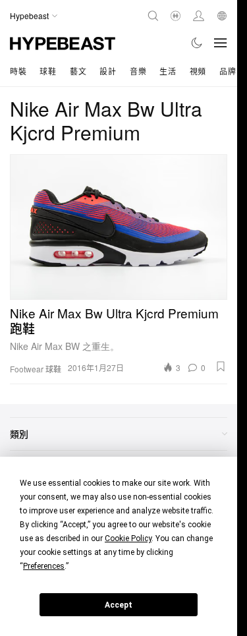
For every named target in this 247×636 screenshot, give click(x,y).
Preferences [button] (44, 566)
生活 (167, 70)
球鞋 (48, 70)
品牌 (227, 70)
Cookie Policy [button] (128, 538)
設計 (107, 70)
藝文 (78, 70)
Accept (118, 605)
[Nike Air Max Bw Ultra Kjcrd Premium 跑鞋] (118, 226)
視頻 (198, 70)
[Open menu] (220, 42)
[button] (220, 366)
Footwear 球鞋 (35, 369)
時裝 (18, 70)
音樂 (138, 70)
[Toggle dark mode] (197, 42)
